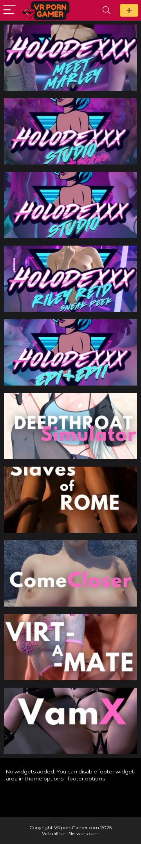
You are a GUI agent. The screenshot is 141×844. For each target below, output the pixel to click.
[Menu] (9, 10)
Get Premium (129, 10)
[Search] (106, 10)
